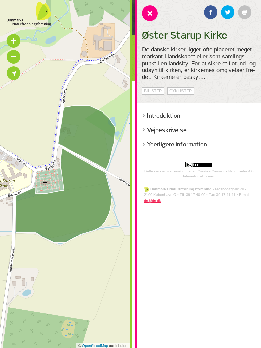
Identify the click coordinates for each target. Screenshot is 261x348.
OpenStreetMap (95, 345)
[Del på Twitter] (227, 12)
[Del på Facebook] (211, 12)
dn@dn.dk (152, 200)
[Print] (244, 12)
